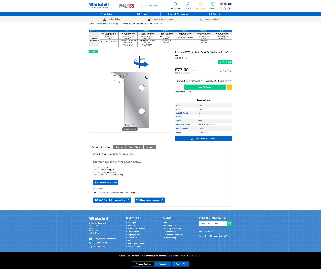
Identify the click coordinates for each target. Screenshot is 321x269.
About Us (131, 226)
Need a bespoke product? (151, 200)
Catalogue (132, 223)
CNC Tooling (214, 14)
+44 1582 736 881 (101, 243)
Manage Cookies (143, 264)
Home (91, 24)
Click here (171, 256)
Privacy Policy (170, 238)
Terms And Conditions (173, 235)
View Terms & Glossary (205, 139)
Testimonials (133, 232)
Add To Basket (204, 87)
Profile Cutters (106, 14)
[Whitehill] (99, 4)
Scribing (114, 24)
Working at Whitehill (136, 244)
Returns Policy (170, 226)
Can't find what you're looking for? (114, 200)
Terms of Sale (170, 232)
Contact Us (132, 238)
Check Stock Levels (183, 92)
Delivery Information (172, 229)
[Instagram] (210, 236)
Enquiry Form (133, 235)
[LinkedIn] (215, 236)
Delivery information (108, 182)
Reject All (163, 264)
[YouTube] (220, 236)
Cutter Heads (142, 14)
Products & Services (136, 229)
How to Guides (134, 247)
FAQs (166, 223)
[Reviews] (226, 71)
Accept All (180, 264)
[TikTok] (225, 236)
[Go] (229, 223)
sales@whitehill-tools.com (105, 239)
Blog (130, 241)
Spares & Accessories (178, 14)
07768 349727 (99, 247)
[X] (200, 236)
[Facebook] (205, 236)
